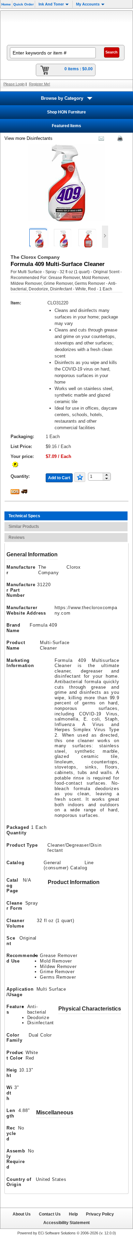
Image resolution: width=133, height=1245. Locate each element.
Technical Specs (24, 515)
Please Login (14, 84)
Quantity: (20, 476)
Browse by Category (62, 98)
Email (99, 140)
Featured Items (66, 125)
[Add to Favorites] (79, 477)
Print (118, 140)
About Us (22, 1214)
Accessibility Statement (66, 1222)
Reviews (17, 537)
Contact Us (50, 1214)
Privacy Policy (100, 1214)
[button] (106, 475)
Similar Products (24, 526)
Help (73, 1214)
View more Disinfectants (28, 138)
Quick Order (23, 4)
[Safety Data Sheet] (16, 491)
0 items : (78, 69)
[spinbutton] (97, 477)
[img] (66, 27)
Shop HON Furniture (66, 112)
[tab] (66, 515)
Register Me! (39, 84)
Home (6, 4)
